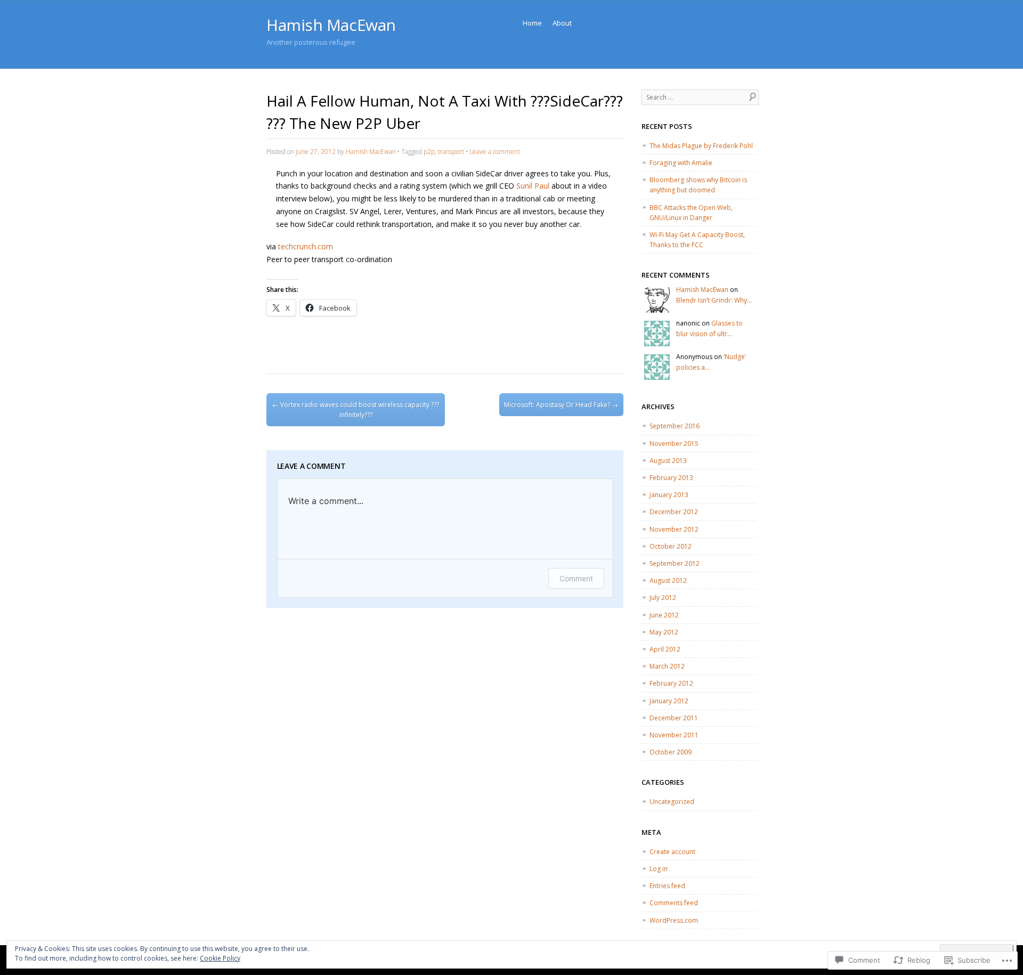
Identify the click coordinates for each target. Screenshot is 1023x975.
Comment (576, 578)
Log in (658, 868)
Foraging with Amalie (680, 162)
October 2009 (670, 752)
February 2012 (671, 683)
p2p (429, 151)
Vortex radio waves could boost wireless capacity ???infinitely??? (355, 409)
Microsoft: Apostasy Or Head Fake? (561, 404)
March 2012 (667, 666)
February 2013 (671, 477)
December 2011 (673, 717)
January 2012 (668, 700)
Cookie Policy (220, 958)
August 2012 (668, 580)
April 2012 (664, 649)
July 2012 (662, 597)
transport (451, 151)
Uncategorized (671, 801)
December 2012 (673, 511)
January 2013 (668, 494)
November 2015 (674, 443)
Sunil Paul (532, 186)
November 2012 (674, 529)
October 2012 (670, 546)
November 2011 (674, 735)
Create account (672, 851)
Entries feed (667, 885)
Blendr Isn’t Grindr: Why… (714, 300)
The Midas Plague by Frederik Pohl (701, 145)
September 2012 (674, 563)
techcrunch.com (305, 246)
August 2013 (668, 460)
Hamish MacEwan (331, 25)
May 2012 (663, 632)
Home (532, 23)
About (562, 23)
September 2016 (674, 425)
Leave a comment (494, 151)
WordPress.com (673, 920)
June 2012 (664, 615)
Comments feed (673, 902)
